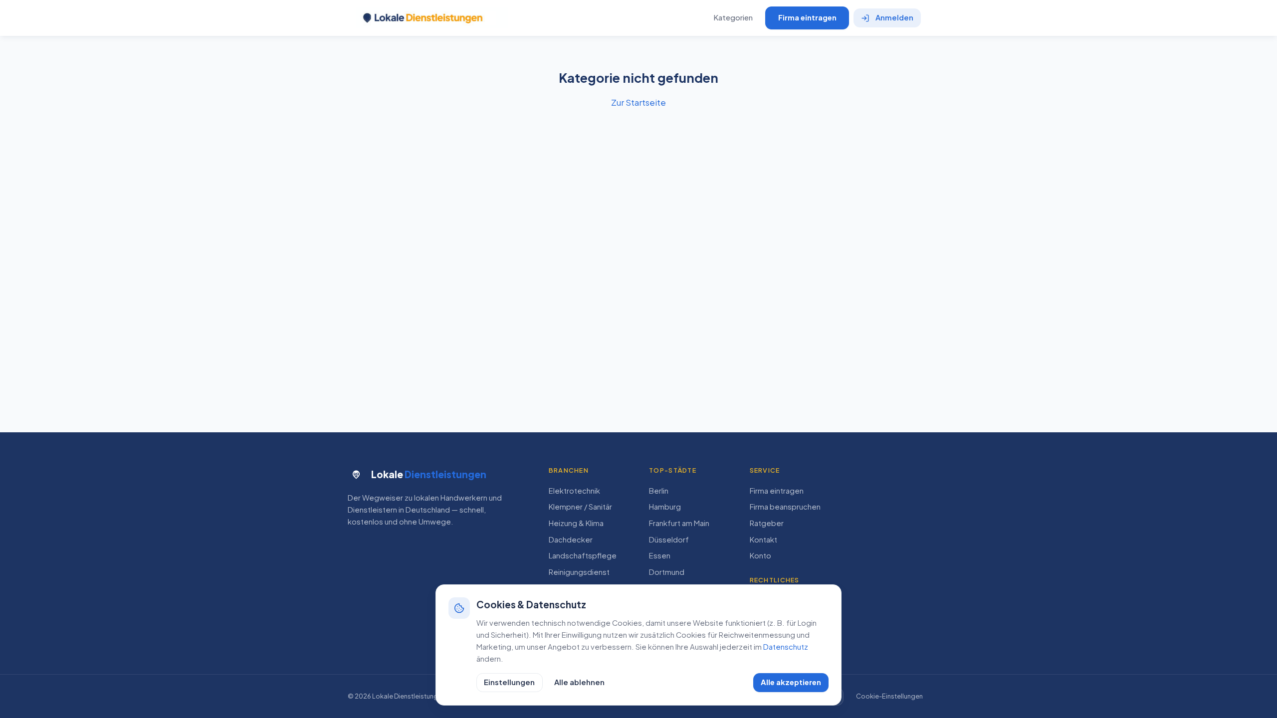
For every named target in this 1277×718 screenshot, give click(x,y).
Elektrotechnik (574, 490)
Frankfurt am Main (679, 523)
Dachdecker (571, 539)
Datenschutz (785, 646)
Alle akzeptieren (791, 682)
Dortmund (666, 571)
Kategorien (733, 17)
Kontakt (763, 539)
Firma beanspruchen (785, 506)
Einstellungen (509, 682)
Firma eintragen (807, 17)
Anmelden (894, 17)
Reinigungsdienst (579, 571)
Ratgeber (767, 523)
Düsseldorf (669, 539)
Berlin (658, 490)
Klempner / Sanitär (580, 506)
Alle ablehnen (579, 682)
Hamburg (665, 506)
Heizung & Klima (576, 523)
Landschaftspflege (583, 555)
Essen (659, 555)
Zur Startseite (638, 102)
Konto (760, 555)
